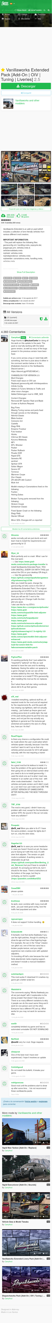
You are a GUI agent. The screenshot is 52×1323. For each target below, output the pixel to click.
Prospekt (15, 825)
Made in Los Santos (9, 1312)
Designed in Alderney (10, 1309)
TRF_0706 (15, 804)
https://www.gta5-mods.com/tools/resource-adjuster (26, 622)
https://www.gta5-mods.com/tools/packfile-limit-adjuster (28, 611)
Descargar (28, 86)
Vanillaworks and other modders (27, 102)
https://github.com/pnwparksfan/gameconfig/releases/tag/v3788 (29, 579)
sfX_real (14, 696)
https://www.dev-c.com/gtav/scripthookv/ (30, 607)
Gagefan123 (16, 843)
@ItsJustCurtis (31, 340)
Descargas (10, 217)
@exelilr (14, 1042)
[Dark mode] (44, 10)
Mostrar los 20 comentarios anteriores (26, 529)
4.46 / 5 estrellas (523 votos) (10, 222)
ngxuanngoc (17, 919)
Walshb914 (16, 989)
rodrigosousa (17, 1082)
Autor (23, 338)
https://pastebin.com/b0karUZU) (26, 878)
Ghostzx (15, 535)
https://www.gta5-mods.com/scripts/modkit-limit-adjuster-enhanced (29, 637)
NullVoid (15, 1039)
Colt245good (17, 1067)
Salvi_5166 (16, 762)
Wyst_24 (15, 553)
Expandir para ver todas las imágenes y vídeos (26, 209)
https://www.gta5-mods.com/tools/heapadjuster (24, 616)
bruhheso (15, 901)
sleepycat (15, 1051)
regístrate (43, 1101)
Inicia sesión (31, 1101)
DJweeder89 (16, 931)
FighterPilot (16, 657)
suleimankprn (17, 974)
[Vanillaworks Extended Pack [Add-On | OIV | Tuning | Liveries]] (26, 166)
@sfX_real (15, 828)
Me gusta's (25, 217)
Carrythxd (15, 337)
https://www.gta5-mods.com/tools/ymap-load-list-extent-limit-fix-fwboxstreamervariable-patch (29, 645)
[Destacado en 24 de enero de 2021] (3, 70)
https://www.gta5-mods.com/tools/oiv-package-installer (28, 563)
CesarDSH (15, 888)
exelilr (14, 1023)
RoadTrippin (16, 736)
